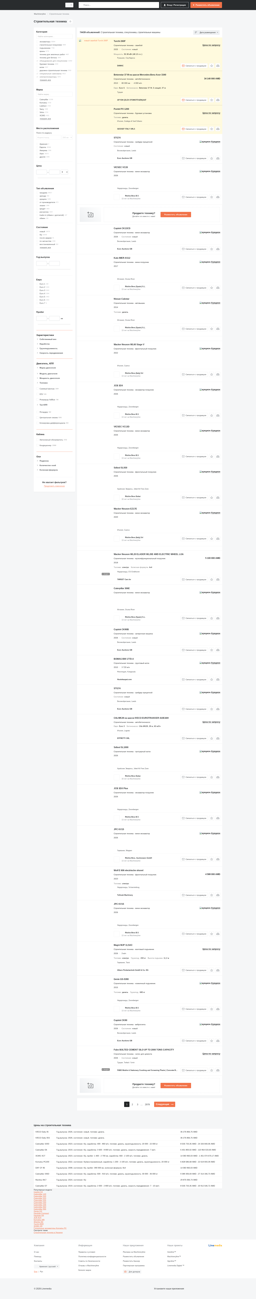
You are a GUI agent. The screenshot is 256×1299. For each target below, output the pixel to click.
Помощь (37, 1256)
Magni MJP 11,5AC (123, 945)
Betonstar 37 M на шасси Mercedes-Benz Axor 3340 (140, 75)
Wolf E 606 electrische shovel (128, 870)
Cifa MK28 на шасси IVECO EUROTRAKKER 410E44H (141, 718)
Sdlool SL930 (120, 468)
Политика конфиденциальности (92, 1256)
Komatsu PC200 (42, 1162)
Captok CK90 (120, 1020)
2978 (147, 1104)
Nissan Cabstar (121, 299)
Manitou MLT (41, 1180)
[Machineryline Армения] (48, 5)
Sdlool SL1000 (121, 747)
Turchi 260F (120, 41)
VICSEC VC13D (121, 426)
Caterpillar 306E (122, 588)
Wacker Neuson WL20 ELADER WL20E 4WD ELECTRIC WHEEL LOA (149, 554)
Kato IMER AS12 (122, 258)
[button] (211, 65)
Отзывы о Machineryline (88, 1265)
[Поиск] (81, 5)
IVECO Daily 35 (42, 1132)
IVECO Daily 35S (42, 1138)
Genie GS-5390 (121, 979)
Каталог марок (84, 1270)
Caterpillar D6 (41, 1150)
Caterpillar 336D (42, 1174)
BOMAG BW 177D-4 (124, 659)
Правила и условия (86, 1252)
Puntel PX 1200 (121, 109)
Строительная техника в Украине (48, 1232)
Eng (35, 1271)
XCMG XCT (40, 1156)
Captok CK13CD (122, 228)
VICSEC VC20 (121, 167)
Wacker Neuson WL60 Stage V (129, 344)
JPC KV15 (119, 829)
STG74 (117, 138)
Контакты (38, 1261)
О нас (36, 1252)
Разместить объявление (175, 214)
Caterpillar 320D (42, 1144)
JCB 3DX (118, 385)
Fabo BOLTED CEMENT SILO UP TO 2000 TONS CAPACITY (144, 1050)
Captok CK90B (121, 629)
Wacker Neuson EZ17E (125, 509)
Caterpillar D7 (41, 1186)
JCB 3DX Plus (121, 788)
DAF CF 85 (40, 1168)
